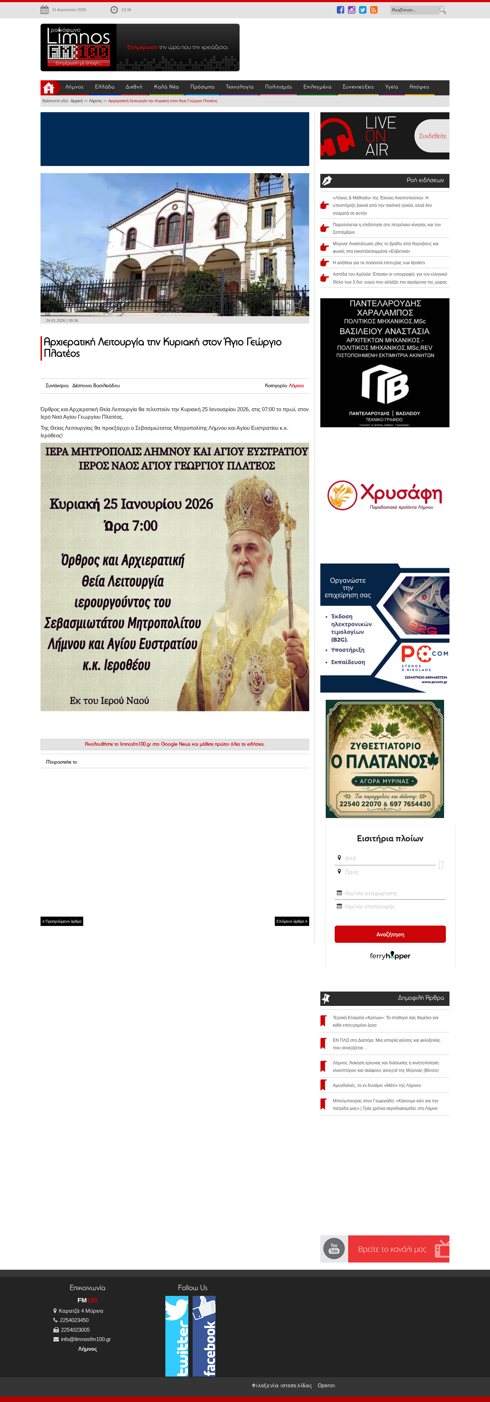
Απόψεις (419, 87)
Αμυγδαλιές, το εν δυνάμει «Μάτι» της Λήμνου (377, 1085)
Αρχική (77, 101)
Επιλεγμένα (317, 87)
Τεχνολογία (240, 87)
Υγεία (391, 87)
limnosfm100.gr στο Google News (155, 744)
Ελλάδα (104, 87)
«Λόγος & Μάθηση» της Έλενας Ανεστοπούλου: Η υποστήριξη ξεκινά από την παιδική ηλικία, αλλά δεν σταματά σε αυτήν (382, 205)
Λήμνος (75, 87)
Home (51, 87)
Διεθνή (134, 87)
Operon (326, 1385)
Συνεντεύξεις (358, 87)
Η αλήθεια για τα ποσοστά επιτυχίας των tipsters (379, 262)
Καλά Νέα (166, 87)
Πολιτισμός (278, 87)
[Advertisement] (349, 45)
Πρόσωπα (202, 87)
